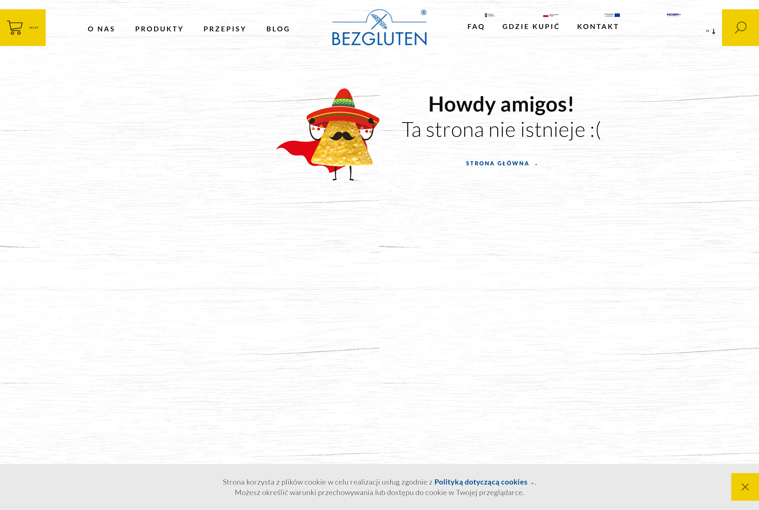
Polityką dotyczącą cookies (481, 481)
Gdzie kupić (531, 26)
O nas (101, 28)
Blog (278, 28)
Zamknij (745, 487)
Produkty (159, 28)
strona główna (498, 163)
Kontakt (598, 26)
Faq (476, 26)
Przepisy (225, 28)
